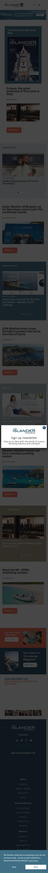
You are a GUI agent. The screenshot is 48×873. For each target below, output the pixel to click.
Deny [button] (14, 867)
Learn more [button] (33, 861)
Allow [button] (36, 867)
